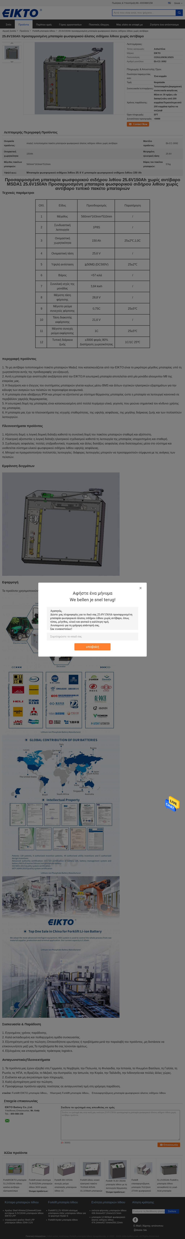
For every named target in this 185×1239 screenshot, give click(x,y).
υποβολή (92, 647)
